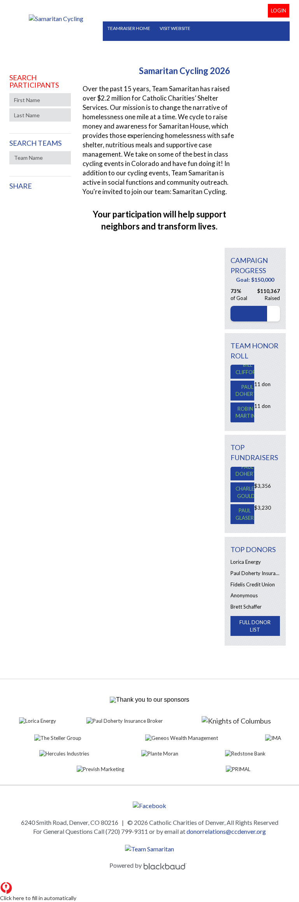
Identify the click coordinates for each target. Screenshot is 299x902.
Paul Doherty (248, 387)
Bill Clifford (248, 364)
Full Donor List (255, 626)
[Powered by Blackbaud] (166, 865)
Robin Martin (245, 408)
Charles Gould (246, 488)
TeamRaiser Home (128, 28)
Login (278, 10)
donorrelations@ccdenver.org (226, 831)
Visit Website (175, 28)
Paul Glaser (245, 510)
